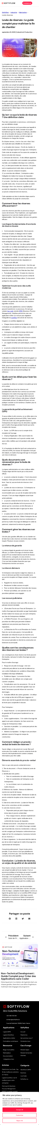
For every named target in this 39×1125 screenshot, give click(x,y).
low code (10, 311)
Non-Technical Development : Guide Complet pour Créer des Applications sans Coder (18, 976)
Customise (19, 1115)
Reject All (19, 1121)
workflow (14, 318)
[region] (19, 1108)
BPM (20, 311)
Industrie (14, 12)
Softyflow (5, 12)
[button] (10, 918)
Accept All (19, 1110)
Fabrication (23, 12)
